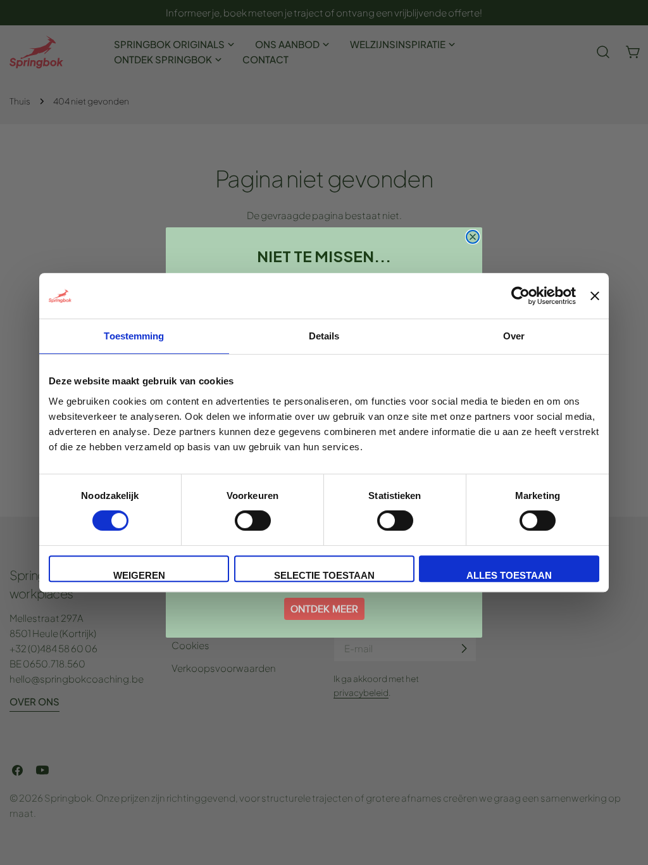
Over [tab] (514, 336)
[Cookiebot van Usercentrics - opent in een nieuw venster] (520, 295)
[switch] (253, 520)
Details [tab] (324, 336)
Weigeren (139, 575)
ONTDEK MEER (324, 609)
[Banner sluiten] (594, 295)
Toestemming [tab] (134, 336)
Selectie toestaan (324, 575)
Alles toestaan (509, 575)
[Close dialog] (472, 236)
